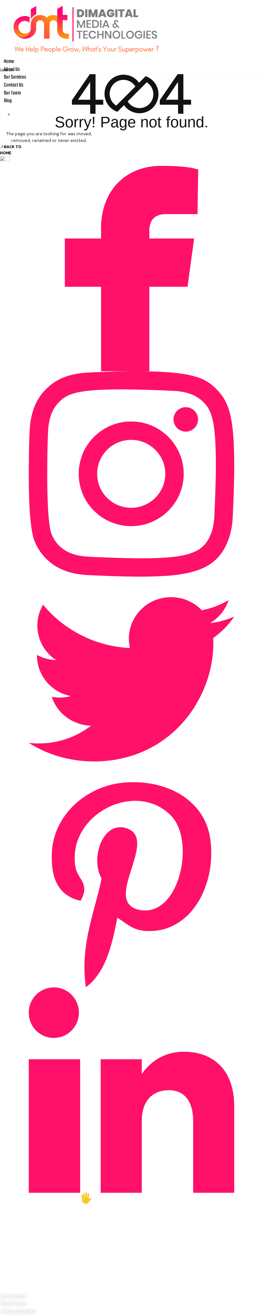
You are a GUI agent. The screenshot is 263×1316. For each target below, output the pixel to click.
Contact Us (13, 85)
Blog (8, 101)
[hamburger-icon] (257, 60)
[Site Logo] (87, 28)
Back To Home (10, 150)
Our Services (15, 77)
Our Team (12, 93)
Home (9, 61)
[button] (4, 69)
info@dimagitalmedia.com (131, 1281)
